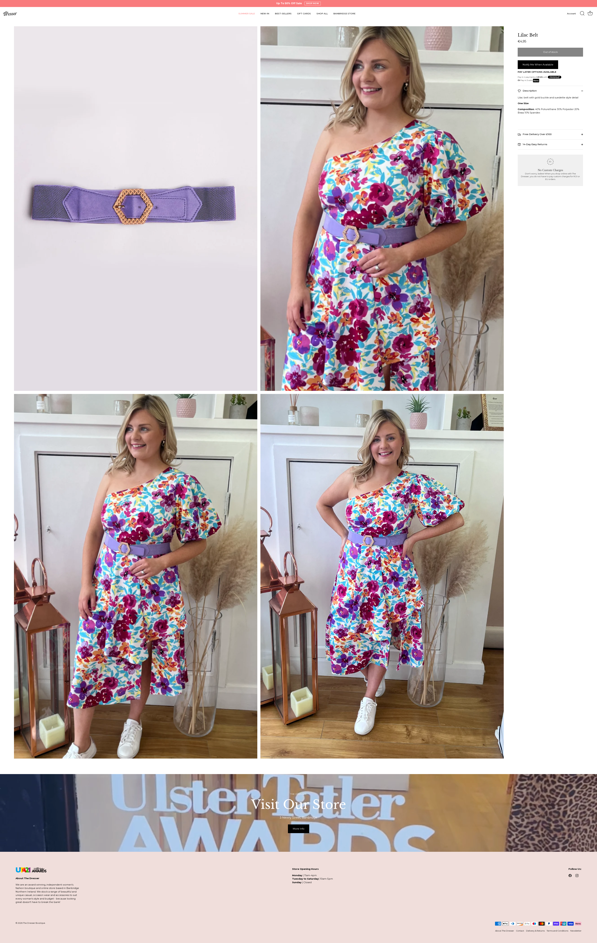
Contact (520, 931)
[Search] (582, 13)
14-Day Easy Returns (534, 144)
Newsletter (575, 931)
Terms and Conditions (557, 931)
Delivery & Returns (535, 931)
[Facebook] (570, 875)
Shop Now (312, 3)
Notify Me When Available (538, 64)
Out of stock (550, 52)
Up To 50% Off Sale (289, 3)
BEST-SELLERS (283, 13)
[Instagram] (576, 875)
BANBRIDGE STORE (344, 13)
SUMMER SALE (246, 13)
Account (571, 13)
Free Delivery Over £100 (537, 134)
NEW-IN (264, 13)
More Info (298, 828)
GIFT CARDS (304, 13)
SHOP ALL (322, 13)
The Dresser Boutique (34, 923)
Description (529, 90)
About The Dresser (504, 931)
